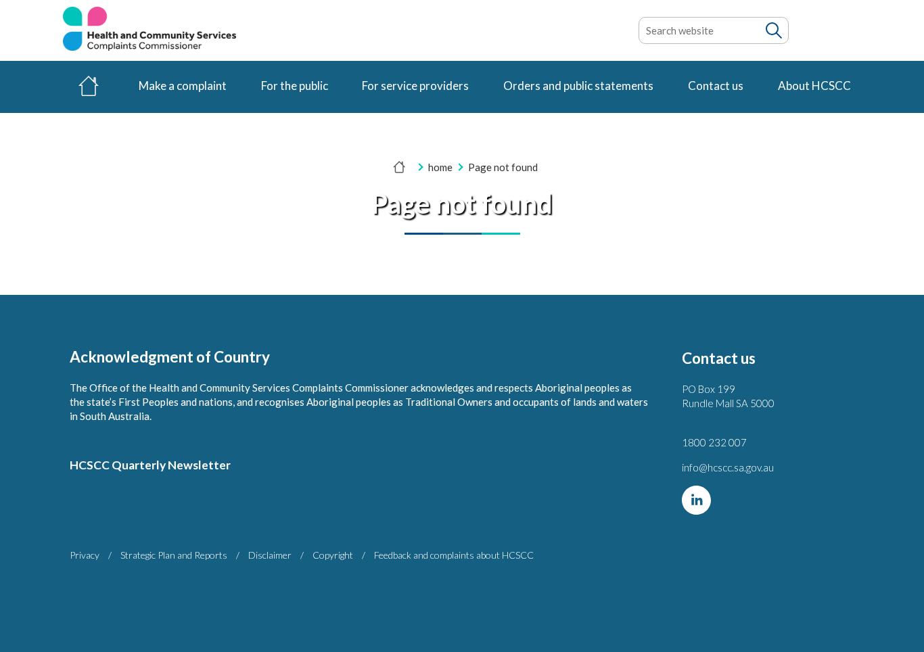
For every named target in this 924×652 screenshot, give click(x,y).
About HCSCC (814, 85)
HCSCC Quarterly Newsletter (150, 465)
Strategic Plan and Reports (173, 555)
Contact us (715, 85)
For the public (294, 85)
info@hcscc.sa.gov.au (728, 467)
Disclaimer (270, 555)
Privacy (84, 555)
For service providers (415, 85)
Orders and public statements (578, 85)
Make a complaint (183, 85)
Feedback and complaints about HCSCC (454, 555)
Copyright (333, 555)
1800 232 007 (714, 442)
